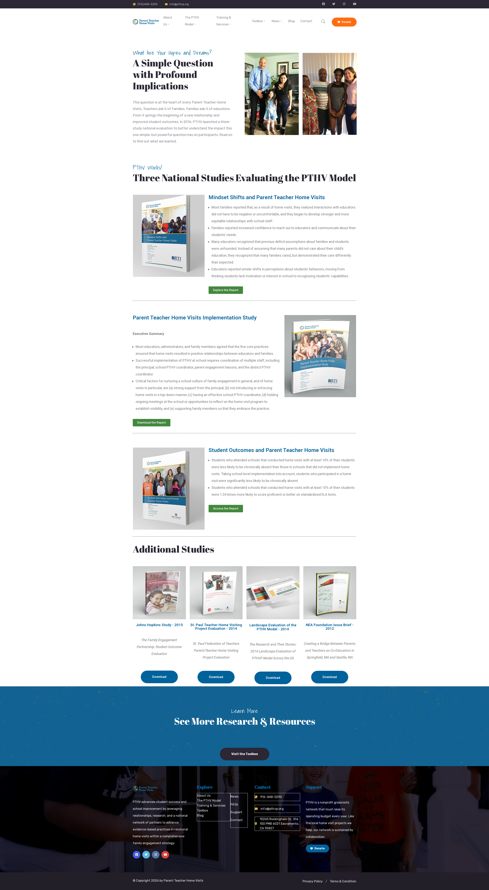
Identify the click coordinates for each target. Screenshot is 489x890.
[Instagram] (155, 854)
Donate (346, 21)
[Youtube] (165, 854)
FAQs (234, 804)
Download (159, 677)
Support (236, 812)
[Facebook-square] (136, 854)
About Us (167, 21)
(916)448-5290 (147, 4)
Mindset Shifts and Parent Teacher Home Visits (267, 197)
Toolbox (257, 21)
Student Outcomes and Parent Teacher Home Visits (271, 450)
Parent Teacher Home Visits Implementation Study (195, 317)
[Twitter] (146, 854)
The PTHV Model (192, 21)
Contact (306, 21)
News (275, 21)
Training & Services (223, 21)
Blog (291, 21)
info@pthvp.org (179, 4)
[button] (326, 881)
